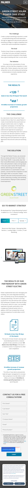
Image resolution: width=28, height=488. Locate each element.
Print (13, 221)
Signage (22, 221)
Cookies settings (14, 480)
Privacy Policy (13, 473)
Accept (8, 483)
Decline (19, 483)
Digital (4, 221)
